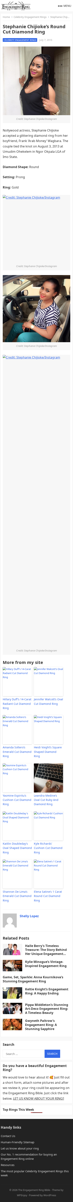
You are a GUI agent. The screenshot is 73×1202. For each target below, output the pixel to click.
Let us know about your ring (20, 1148)
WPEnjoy (22, 1195)
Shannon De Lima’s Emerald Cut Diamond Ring (17, 896)
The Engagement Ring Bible (34, 1190)
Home (6, 17)
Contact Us (8, 1136)
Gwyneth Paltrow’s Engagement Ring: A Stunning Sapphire (41, 1025)
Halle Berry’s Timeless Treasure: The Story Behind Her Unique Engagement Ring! (46, 952)
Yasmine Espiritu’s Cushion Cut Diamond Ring (17, 800)
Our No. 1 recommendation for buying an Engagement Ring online (29, 1156)
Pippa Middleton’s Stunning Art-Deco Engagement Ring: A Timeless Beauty (46, 1009)
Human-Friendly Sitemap (17, 1142)
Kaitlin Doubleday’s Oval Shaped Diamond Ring (17, 848)
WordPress (49, 1195)
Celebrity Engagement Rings (30, 17)
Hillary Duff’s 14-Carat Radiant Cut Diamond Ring (17, 703)
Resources (7, 1165)
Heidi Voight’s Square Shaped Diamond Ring (48, 751)
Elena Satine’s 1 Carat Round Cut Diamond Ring (48, 896)
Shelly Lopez (29, 916)
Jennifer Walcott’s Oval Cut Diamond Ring (48, 701)
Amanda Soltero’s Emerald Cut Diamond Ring (17, 751)
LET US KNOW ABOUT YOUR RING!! (38, 1098)
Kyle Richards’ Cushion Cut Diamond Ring (48, 848)
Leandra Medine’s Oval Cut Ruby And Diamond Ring (46, 800)
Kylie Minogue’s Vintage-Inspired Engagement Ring (46, 964)
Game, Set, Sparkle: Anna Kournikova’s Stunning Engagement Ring (33, 979)
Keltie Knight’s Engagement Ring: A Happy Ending (46, 991)
